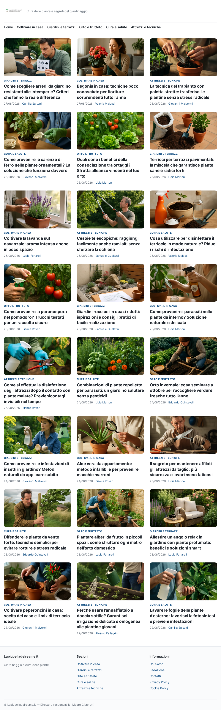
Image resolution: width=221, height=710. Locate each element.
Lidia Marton (103, 182)
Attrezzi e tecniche (146, 27)
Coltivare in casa (30, 27)
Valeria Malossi (105, 103)
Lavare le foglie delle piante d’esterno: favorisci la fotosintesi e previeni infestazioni (182, 616)
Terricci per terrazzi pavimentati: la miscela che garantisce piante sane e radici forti (182, 165)
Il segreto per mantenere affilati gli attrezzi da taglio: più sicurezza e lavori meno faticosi (181, 469)
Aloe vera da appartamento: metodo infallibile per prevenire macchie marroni (108, 469)
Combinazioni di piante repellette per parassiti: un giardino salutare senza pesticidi (110, 390)
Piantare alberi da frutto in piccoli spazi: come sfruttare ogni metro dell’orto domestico (109, 543)
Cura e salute (116, 27)
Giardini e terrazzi (61, 27)
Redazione (157, 670)
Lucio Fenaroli (31, 255)
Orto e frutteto (90, 27)
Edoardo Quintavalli (181, 402)
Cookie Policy (159, 688)
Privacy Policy (159, 682)
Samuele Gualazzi (107, 255)
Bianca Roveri (31, 329)
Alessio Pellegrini (106, 633)
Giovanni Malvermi (180, 103)
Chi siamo (156, 664)
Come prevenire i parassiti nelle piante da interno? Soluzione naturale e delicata (181, 317)
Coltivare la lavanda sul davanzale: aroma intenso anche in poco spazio (36, 244)
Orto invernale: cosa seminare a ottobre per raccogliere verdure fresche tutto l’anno (181, 390)
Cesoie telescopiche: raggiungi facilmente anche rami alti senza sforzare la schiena (108, 244)
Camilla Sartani (32, 103)
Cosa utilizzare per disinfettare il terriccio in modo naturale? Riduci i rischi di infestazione (183, 244)
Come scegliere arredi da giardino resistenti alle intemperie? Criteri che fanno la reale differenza (37, 92)
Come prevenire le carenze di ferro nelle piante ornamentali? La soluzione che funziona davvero (37, 165)
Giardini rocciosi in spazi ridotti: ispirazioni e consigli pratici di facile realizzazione (108, 317)
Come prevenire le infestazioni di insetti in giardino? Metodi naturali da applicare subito (36, 469)
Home (8, 27)
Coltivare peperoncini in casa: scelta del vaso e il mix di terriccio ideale (37, 616)
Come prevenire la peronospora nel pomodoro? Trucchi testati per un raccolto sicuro (35, 317)
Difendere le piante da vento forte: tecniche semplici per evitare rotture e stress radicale (35, 543)
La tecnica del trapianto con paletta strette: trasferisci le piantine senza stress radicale (179, 92)
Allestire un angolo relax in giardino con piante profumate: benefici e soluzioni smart (180, 543)
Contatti (155, 676)
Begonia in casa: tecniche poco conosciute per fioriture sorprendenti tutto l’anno (108, 92)
